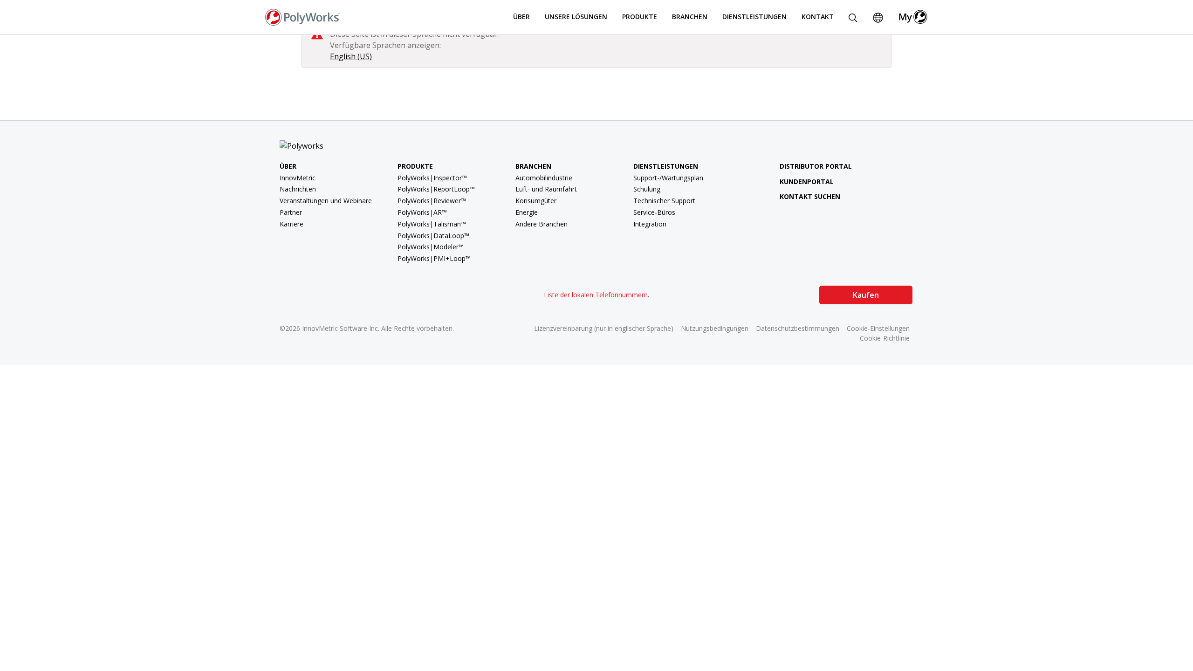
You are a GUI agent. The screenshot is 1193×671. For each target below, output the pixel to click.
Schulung (646, 189)
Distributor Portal (816, 166)
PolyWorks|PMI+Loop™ (434, 258)
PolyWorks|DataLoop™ (433, 235)
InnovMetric (297, 177)
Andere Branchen (541, 223)
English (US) (351, 56)
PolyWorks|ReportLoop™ (436, 189)
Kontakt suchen (810, 196)
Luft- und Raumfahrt (546, 189)
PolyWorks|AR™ (422, 212)
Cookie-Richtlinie (885, 338)
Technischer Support (664, 200)
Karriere (291, 223)
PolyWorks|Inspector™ (432, 177)
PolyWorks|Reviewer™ (432, 200)
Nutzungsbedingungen (714, 328)
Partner (291, 212)
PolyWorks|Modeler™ (431, 246)
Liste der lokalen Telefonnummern (596, 294)
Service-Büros (654, 212)
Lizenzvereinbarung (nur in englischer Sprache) (603, 328)
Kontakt (818, 16)
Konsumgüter (535, 200)
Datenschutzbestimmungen (797, 328)
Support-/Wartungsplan (668, 177)
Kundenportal (807, 181)
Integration (649, 223)
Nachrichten (298, 189)
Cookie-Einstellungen (878, 328)
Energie (526, 212)
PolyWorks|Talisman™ (432, 223)
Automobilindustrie (543, 177)
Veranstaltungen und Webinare (326, 200)
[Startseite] (302, 16)
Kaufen (866, 295)
